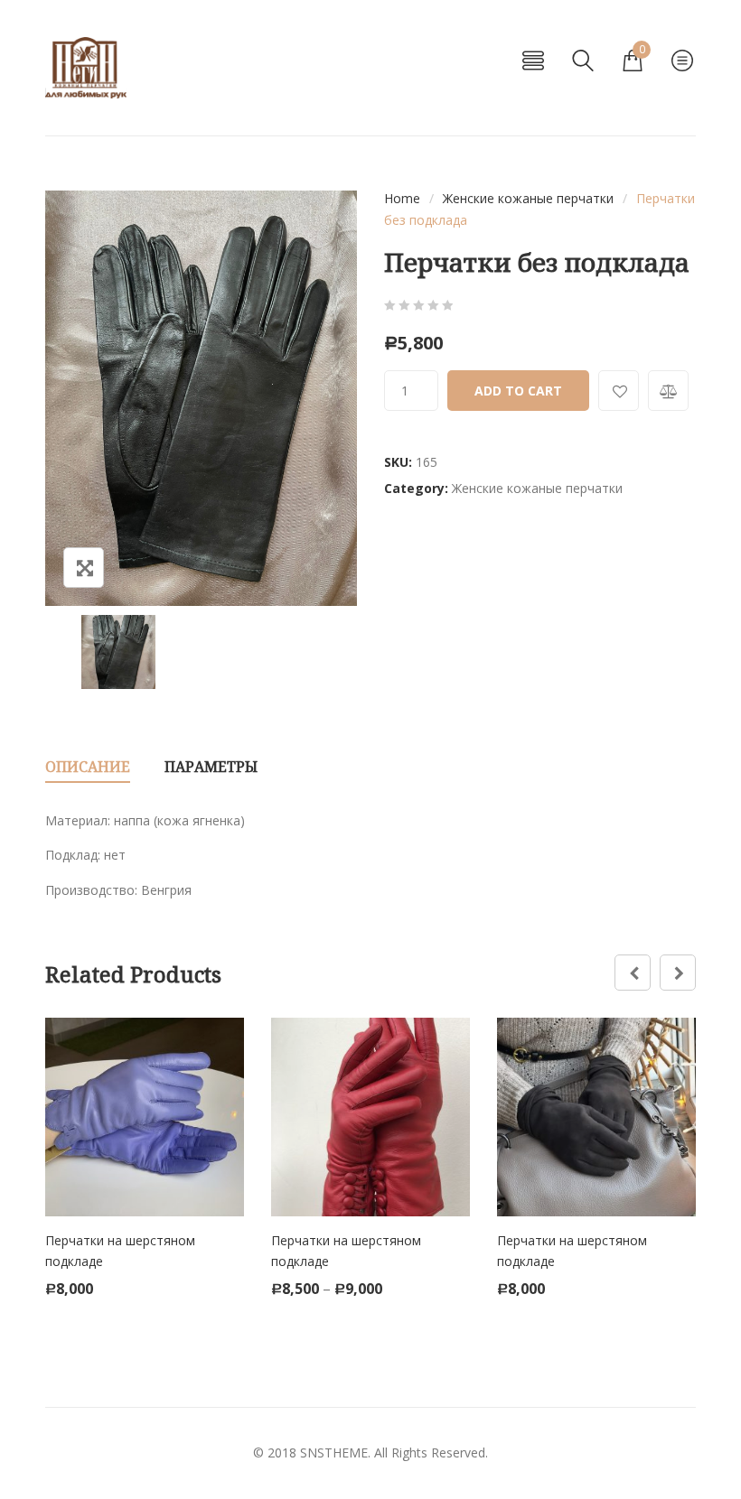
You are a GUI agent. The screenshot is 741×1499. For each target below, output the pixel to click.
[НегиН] (86, 67)
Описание (87, 767)
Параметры (211, 767)
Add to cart (518, 390)
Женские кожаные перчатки (528, 198)
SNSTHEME (334, 1452)
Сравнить (668, 390)
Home (402, 198)
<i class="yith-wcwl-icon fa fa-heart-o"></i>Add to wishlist (618, 390)
